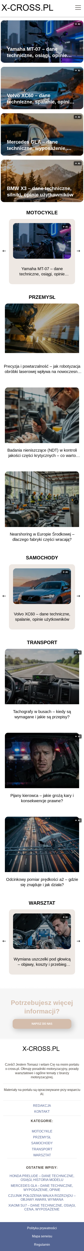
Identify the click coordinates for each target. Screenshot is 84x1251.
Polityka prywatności (42, 1228)
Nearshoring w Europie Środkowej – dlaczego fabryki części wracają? (42, 537)
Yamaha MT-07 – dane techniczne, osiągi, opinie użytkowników (37, 52)
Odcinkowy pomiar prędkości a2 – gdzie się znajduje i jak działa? (42, 882)
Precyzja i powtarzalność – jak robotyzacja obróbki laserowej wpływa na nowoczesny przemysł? (42, 369)
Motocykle (42, 212)
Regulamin (42, 1244)
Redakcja (42, 1105)
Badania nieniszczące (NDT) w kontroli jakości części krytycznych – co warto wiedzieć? (42, 453)
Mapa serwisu (42, 1236)
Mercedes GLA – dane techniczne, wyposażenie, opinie (37, 145)
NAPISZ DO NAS (42, 1023)
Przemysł (42, 297)
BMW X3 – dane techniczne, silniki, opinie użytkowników (40, 191)
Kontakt (42, 1111)
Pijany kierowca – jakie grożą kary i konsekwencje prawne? (42, 798)
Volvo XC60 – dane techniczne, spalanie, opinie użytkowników (39, 99)
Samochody (42, 557)
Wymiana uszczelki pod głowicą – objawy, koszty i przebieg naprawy (42, 962)
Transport (42, 642)
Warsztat (42, 903)
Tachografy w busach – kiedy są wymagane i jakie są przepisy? (42, 714)
